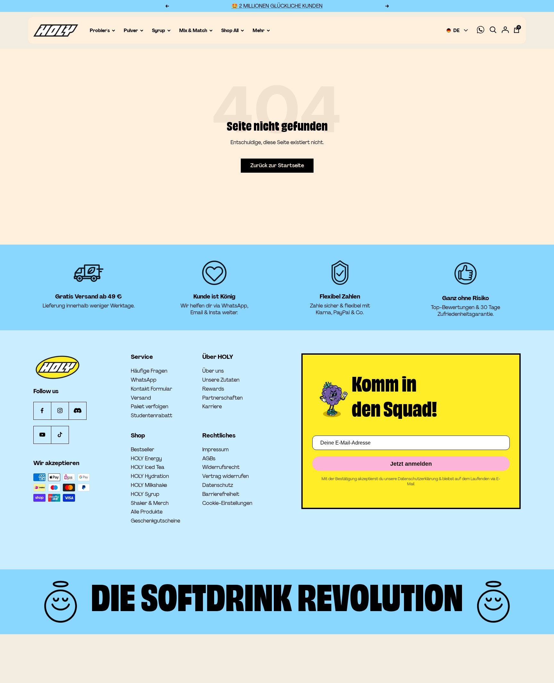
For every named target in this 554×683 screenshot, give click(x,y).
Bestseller (142, 449)
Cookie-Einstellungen (227, 503)
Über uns (213, 371)
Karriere (212, 406)
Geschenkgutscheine (155, 521)
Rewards (213, 389)
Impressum (215, 449)
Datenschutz (217, 485)
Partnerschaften (222, 398)
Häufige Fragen (149, 371)
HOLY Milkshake (149, 485)
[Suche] (493, 30)
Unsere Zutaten (220, 380)
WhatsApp (143, 380)
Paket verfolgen (149, 406)
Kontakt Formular (151, 389)
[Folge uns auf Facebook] (42, 410)
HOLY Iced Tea (147, 467)
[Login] (505, 30)
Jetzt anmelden (411, 464)
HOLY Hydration (150, 476)
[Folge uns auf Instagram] (60, 410)
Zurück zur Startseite (277, 165)
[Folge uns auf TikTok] (60, 435)
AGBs (208, 458)
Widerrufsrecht (220, 467)
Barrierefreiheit (220, 494)
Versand (141, 398)
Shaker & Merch (150, 503)
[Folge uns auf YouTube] (42, 435)
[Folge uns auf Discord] (77, 410)
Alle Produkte (147, 512)
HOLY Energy (146, 458)
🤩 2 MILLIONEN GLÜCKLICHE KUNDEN (277, 6)
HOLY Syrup (145, 494)
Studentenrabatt (151, 415)
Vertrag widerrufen (225, 476)
